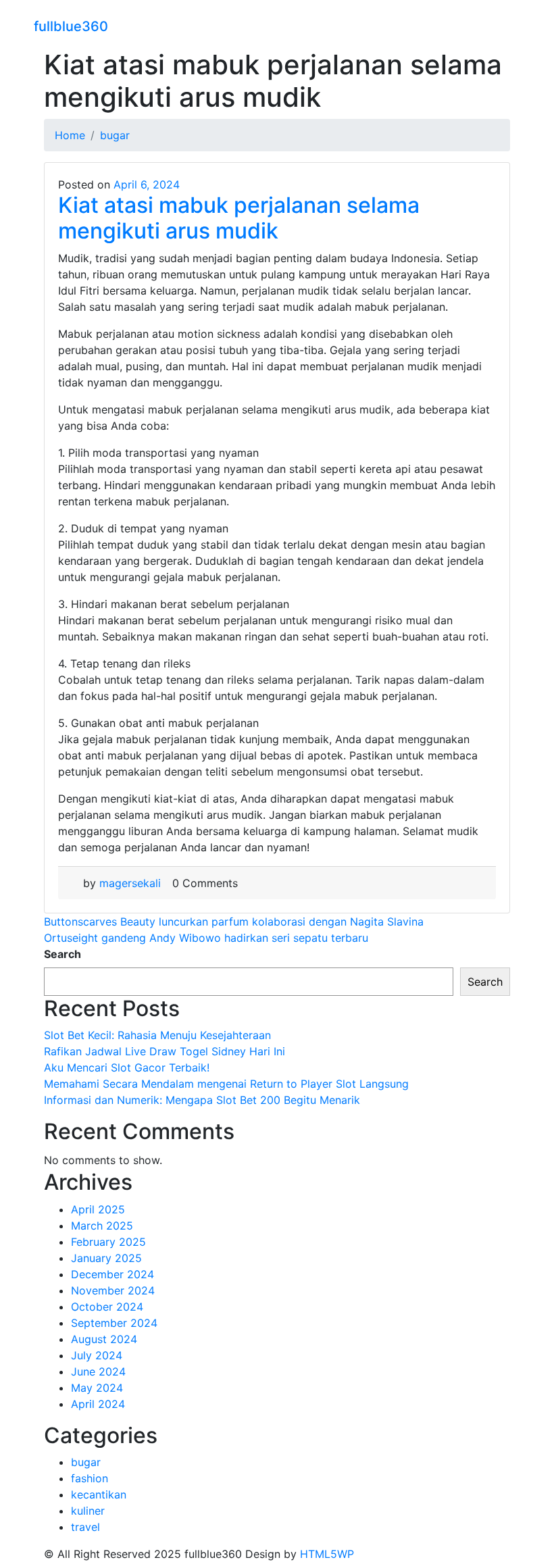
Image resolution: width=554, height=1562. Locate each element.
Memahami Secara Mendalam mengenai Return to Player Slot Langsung (226, 1083)
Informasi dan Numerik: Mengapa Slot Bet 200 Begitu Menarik (202, 1100)
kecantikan (98, 1494)
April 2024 (98, 1404)
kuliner (88, 1510)
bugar (86, 1462)
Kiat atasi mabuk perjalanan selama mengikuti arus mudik (239, 218)
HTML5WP (327, 1554)
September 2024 (114, 1323)
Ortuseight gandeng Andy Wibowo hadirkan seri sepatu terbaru (206, 937)
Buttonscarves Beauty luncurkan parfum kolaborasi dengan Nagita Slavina (234, 921)
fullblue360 (71, 26)
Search (62, 954)
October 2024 (107, 1306)
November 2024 (113, 1290)
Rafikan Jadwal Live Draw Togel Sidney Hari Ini (164, 1051)
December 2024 (112, 1274)
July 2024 (96, 1355)
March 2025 (102, 1225)
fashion (89, 1478)
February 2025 (108, 1242)
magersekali (130, 883)
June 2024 (98, 1371)
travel (85, 1527)
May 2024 (97, 1387)
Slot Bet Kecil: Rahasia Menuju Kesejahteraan (157, 1035)
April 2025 (98, 1209)
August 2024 (104, 1339)
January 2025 (106, 1258)
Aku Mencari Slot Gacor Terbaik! (126, 1067)
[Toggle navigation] (511, 24)
